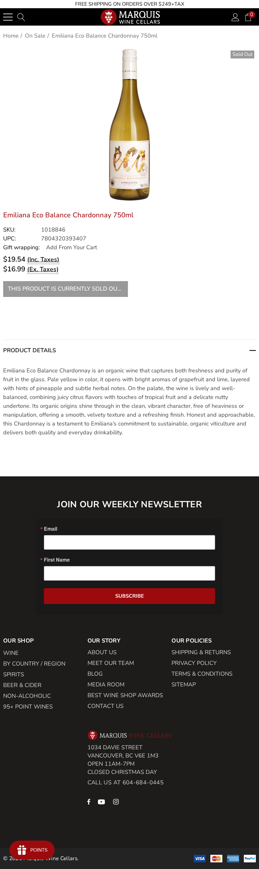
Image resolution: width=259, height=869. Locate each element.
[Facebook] (89, 801)
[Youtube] (102, 801)
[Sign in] (235, 17)
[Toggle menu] (8, 17)
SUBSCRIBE (129, 596)
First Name (57, 559)
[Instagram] (117, 801)
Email (50, 528)
